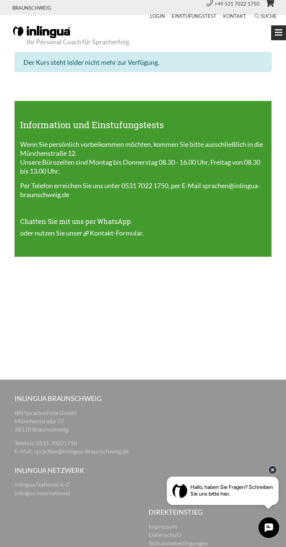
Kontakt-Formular (116, 233)
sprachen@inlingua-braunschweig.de (81, 451)
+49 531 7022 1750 (237, 4)
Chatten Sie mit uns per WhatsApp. (76, 221)
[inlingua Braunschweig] (41, 31)
